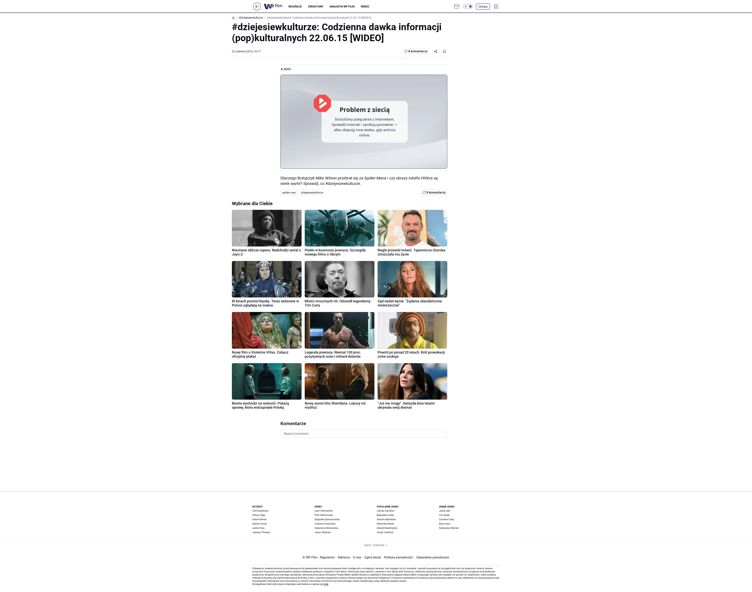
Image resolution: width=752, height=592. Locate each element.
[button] (468, 6)
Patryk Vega (258, 515)
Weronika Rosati (385, 523)
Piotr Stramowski (324, 515)
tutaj (326, 584)
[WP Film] (276, 6)
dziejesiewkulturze (312, 192)
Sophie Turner (259, 523)
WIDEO (365, 6)
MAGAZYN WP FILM (342, 6)
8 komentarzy (418, 51)
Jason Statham (323, 532)
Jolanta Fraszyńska (325, 523)
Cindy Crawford (385, 532)
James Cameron (385, 510)
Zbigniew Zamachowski (327, 519)
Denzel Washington (387, 528)
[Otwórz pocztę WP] (457, 6)
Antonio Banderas (386, 519)
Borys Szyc (444, 523)
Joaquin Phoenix (261, 532)
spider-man (289, 192)
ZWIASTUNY (316, 6)
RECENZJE (295, 6)
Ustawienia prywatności (432, 557)
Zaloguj (482, 6)
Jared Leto (444, 510)
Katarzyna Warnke (449, 528)
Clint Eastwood (260, 510)
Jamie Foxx (258, 528)
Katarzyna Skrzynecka (326, 528)
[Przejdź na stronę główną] (257, 9)
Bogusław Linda (385, 515)
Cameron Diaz (446, 519)
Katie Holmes (259, 519)
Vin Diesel (444, 515)
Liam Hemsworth (324, 510)
